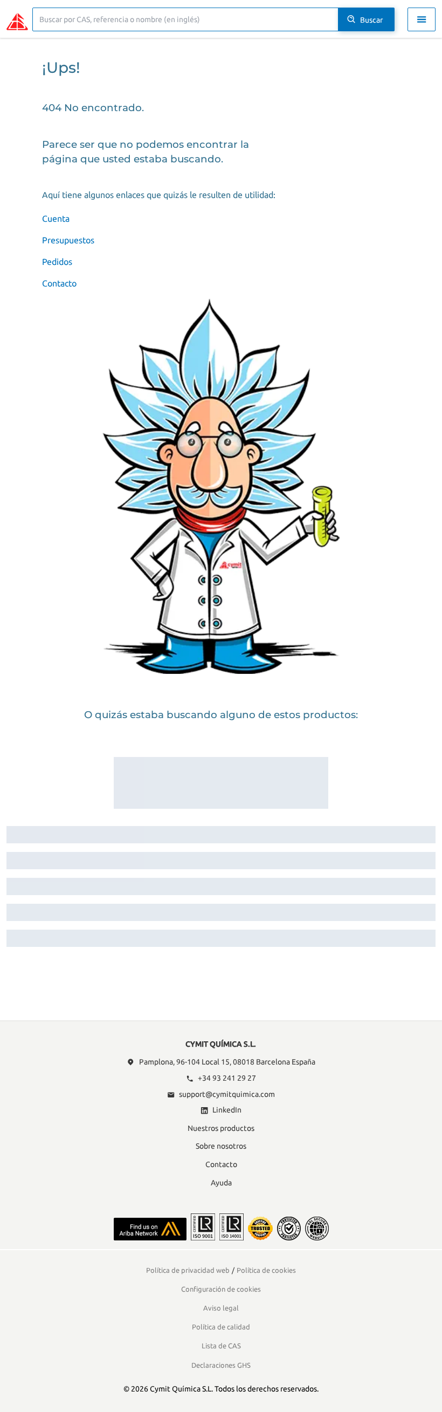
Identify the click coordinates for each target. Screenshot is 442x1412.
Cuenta (56, 218)
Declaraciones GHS (221, 1365)
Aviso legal (221, 1308)
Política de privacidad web (188, 1270)
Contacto (59, 283)
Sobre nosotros (221, 1146)
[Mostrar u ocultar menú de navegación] (422, 19)
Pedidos (57, 262)
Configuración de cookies (221, 1289)
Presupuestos (68, 240)
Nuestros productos (221, 1128)
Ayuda (221, 1182)
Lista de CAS (221, 1345)
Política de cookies (266, 1270)
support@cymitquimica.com (227, 1094)
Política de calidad (221, 1327)
